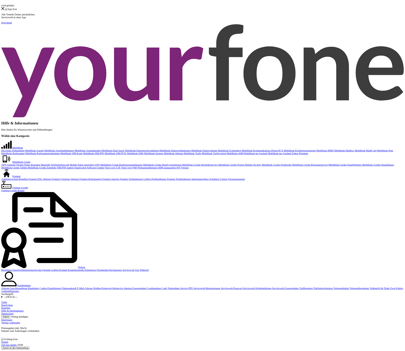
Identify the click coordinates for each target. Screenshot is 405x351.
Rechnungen (115, 270)
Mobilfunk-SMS (134, 153)
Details (4, 342)
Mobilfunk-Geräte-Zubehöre (41, 167)
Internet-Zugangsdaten (134, 288)
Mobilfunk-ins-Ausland (279, 153)
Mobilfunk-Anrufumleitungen (59, 150)
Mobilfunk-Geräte (21, 162)
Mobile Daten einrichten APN (84, 165)
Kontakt (63, 270)
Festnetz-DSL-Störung (39, 179)
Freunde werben (50, 270)
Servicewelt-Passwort (231, 288)
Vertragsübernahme (359, 288)
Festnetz (16, 176)
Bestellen (23, 179)
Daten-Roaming (32, 165)
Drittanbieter (18, 150)
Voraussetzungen (236, 179)
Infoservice (117, 288)
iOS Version (182, 167)
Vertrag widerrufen (10, 322)
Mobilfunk (17, 147)
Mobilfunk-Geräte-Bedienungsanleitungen (121, 165)
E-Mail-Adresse (84, 288)
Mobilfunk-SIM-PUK (115, 153)
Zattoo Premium (299, 153)
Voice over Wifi (129, 167)
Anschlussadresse (18, 288)
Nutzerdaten (173, 288)
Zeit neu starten (9, 345)
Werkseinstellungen (147, 167)
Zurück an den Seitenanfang (15, 348)
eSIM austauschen (166, 167)
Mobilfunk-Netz (384, 150)
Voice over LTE (112, 167)
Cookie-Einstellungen (50, 288)
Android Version (15, 165)
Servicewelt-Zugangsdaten (285, 288)
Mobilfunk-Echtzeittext (229, 150)
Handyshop (7, 305)
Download (6, 22)
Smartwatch (80, 167)
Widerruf (144, 270)
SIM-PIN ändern (65, 167)
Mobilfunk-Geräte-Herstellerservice (200, 165)
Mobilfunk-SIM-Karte (71, 153)
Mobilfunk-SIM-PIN (93, 153)
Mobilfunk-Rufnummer (13, 153)
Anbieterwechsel (9, 179)
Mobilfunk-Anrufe (34, 150)
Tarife (4, 302)
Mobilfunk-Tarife (192, 153)
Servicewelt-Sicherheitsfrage (256, 288)
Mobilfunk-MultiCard (365, 150)
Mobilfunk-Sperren (153, 153)
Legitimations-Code (156, 288)
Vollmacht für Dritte (379, 288)
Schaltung (214, 179)
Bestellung (6, 270)
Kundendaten (24, 285)
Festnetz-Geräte (20, 187)
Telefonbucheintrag (323, 288)
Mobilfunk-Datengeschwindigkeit (142, 150)
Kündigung (90, 270)
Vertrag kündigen (19, 316)
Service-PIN (186, 288)
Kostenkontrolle (75, 270)
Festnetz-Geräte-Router (13, 190)
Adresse (5, 288)
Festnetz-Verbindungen (131, 179)
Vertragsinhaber (341, 288)
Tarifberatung (306, 288)
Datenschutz (7, 313)
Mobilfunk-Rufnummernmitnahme (42, 153)
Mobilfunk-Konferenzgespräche (299, 150)
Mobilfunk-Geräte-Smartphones (377, 165)
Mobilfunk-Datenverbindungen (175, 150)
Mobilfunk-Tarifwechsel (213, 153)
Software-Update (95, 167)
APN (3, 165)
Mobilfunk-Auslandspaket (87, 150)
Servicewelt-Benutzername (206, 288)
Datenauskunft (68, 288)
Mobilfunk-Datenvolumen (204, 150)
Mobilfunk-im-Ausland (255, 153)
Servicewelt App (130, 270)
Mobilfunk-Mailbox (344, 150)
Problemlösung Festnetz (163, 179)
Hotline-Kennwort (102, 288)
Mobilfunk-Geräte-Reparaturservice (310, 165)
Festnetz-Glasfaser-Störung (65, 179)
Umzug (223, 179)
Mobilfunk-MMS (325, 150)
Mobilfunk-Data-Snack (113, 150)
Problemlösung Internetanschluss (192, 179)
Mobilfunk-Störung (173, 153)
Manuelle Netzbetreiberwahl (54, 165)
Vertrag (81, 267)
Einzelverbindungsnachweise (27, 270)
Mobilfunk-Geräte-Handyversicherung (162, 165)
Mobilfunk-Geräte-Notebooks (276, 165)
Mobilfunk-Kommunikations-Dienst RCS (262, 150)
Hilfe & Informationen (12, 310)
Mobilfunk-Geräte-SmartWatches (344, 165)
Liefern (147, 179)
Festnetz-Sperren (110, 179)
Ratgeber (5, 308)
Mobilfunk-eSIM (234, 153)
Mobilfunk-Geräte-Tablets (14, 167)
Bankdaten (33, 288)
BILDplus (6, 150)
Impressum (6, 320)
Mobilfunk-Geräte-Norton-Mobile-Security (239, 165)
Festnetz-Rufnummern (90, 179)
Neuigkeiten (102, 270)
